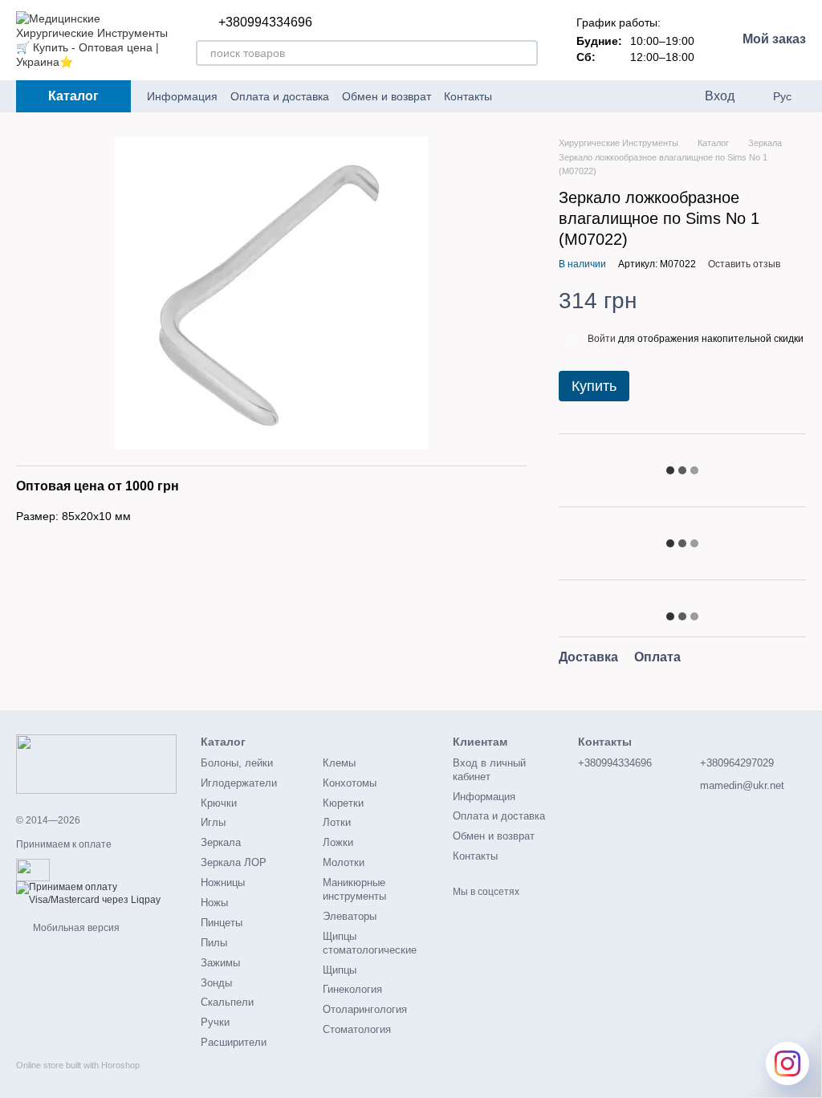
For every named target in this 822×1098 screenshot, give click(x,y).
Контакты (468, 96)
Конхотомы (349, 783)
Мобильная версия (75, 927)
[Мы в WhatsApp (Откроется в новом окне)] (572, 96)
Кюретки (343, 803)
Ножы (214, 903)
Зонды (216, 983)
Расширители (234, 1042)
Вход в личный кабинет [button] (489, 770)
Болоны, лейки (237, 763)
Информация (182, 96)
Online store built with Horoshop (78, 1065)
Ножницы (223, 882)
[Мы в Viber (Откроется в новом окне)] (553, 96)
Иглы (213, 822)
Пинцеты (221, 923)
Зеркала (221, 842)
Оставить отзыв (744, 264)
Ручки (215, 1022)
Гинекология (352, 989)
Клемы (339, 763)
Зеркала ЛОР (234, 862)
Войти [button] (602, 338)
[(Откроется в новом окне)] (33, 869)
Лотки (337, 822)
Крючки (219, 803)
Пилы (214, 943)
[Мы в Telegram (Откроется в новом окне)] (533, 96)
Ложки (338, 842)
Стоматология (357, 1029)
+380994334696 (265, 22)
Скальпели (227, 1002)
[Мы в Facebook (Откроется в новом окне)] (514, 96)
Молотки (343, 862)
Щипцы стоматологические (370, 943)
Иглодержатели (239, 783)
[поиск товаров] (525, 53)
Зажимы (220, 963)
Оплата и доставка (279, 96)
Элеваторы (349, 916)
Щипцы (339, 970)
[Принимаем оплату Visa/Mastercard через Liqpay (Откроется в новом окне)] (96, 893)
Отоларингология (365, 1009)
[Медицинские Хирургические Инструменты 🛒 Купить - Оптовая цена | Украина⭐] (96, 763)
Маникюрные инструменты (354, 889)
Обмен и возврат (386, 96)
